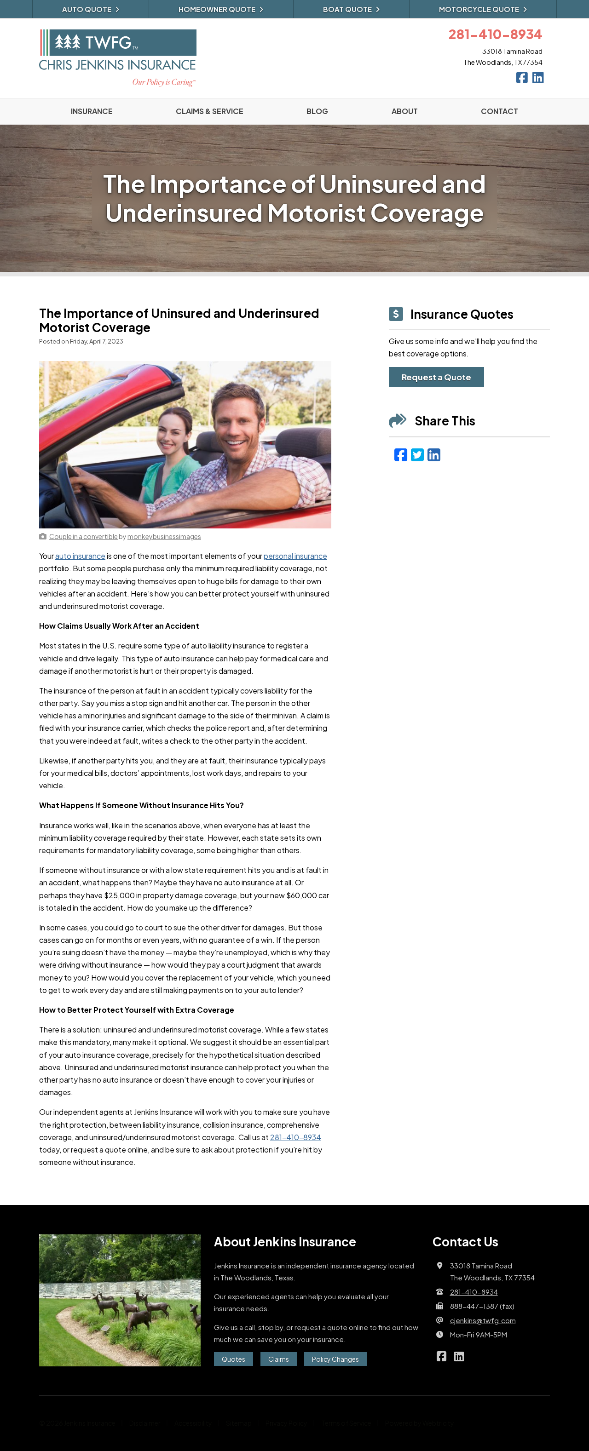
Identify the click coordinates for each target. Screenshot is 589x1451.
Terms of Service (346, 1423)
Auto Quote (86, 9)
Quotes (233, 1359)
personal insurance (295, 556)
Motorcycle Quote (479, 9)
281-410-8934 (295, 1137)
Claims (278, 1359)
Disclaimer (145, 1423)
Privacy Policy (286, 1423)
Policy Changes (335, 1359)
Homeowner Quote (217, 9)
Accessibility (193, 1423)
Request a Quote (436, 377)
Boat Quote (347, 9)
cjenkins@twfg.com (483, 1320)
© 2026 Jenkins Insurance (77, 1423)
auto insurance (80, 556)
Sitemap (239, 1423)
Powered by (419, 1423)
